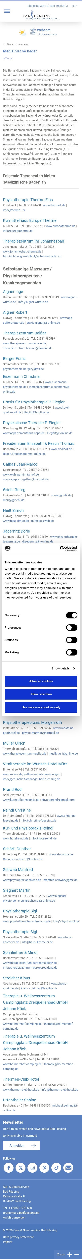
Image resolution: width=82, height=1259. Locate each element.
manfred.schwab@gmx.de (60, 880)
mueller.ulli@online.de (63, 753)
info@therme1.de (14, 210)
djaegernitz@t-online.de (37, 541)
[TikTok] (56, 1168)
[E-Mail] (68, 1168)
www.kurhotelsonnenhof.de (21, 800)
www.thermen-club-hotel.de (21, 1089)
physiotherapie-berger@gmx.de (23, 369)
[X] (20, 1168)
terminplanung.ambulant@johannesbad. (29, 256)
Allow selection (41, 694)
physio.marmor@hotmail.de (40, 733)
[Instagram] (32, 1168)
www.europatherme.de (60, 226)
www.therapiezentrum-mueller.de (24, 753)
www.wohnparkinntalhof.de (21, 474)
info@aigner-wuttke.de (33, 302)
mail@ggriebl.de (13, 500)
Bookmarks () (59, 5)
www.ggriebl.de (61, 495)
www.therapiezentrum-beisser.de (24, 343)
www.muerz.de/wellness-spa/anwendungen (31, 774)
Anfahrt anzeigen (14, 1217)
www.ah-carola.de (61, 854)
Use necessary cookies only (41, 707)
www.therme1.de (54, 205)
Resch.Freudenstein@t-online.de (24, 454)
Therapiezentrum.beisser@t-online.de (27, 348)
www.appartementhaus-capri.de (24, 433)
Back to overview (17, 44)
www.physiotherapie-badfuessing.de (27, 921)
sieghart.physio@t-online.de (36, 900)
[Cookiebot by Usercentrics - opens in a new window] (60, 548)
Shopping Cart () (39, 5)
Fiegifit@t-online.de (36, 412)
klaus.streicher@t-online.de (39, 988)
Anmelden (17, 1145)
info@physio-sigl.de (66, 921)
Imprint (7, 1242)
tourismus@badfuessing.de (21, 1213)
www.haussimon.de (16, 521)
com (58, 256)
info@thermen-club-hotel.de (59, 1089)
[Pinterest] (44, 1168)
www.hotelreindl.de (15, 838)
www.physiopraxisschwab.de (22, 880)
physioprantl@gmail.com (58, 800)
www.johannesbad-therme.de (22, 251)
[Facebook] (9, 1168)
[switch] (71, 627)
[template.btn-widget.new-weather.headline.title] (23, 34)
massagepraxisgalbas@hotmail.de (26, 479)
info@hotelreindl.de (44, 838)
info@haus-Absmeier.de (37, 942)
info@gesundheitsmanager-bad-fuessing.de (31, 779)
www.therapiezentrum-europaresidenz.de (30, 963)
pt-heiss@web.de (42, 521)
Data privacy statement (18, 1237)
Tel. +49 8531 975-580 (17, 1208)
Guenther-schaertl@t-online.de (23, 859)
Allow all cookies (41, 681)
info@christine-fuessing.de (38, 820)
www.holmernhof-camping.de (22, 1024)
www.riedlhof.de (61, 449)
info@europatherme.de (18, 231)
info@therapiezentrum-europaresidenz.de (30, 967)
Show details (61, 668)
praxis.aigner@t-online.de (43, 322)
